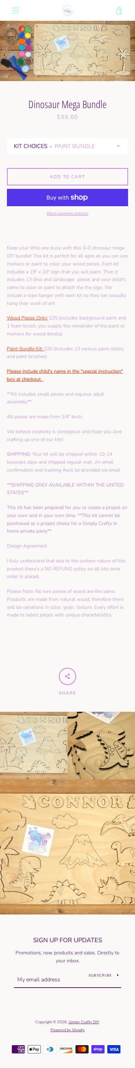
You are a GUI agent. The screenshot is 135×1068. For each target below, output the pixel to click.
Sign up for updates (67, 940)
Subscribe (100, 975)
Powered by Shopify (68, 1030)
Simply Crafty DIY (84, 1022)
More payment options (67, 213)
